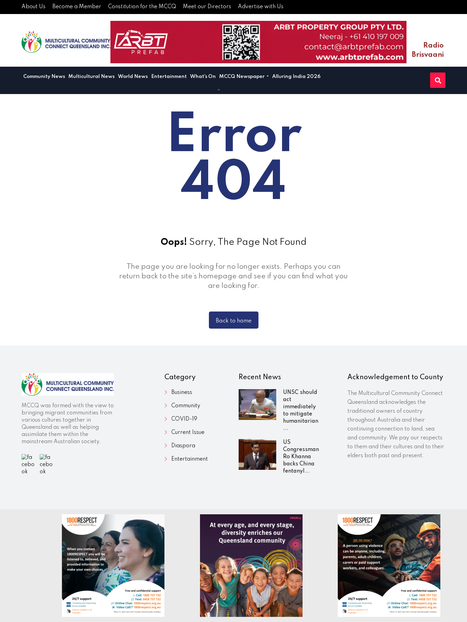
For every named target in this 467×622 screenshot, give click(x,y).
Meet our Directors (207, 7)
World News (133, 76)
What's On (203, 76)
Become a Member (76, 7)
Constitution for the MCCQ (142, 7)
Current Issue (187, 432)
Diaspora (183, 446)
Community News (44, 76)
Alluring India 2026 (296, 76)
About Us (33, 7)
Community (185, 406)
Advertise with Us (260, 7)
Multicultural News (91, 76)
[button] (218, 90)
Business (181, 392)
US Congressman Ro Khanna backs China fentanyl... (301, 457)
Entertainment (169, 76)
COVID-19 (184, 419)
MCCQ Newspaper (242, 76)
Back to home (234, 321)
